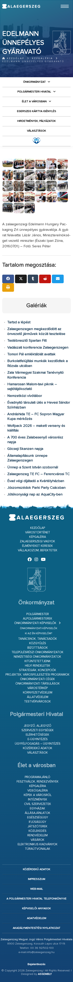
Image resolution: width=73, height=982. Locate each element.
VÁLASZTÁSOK (36, 130)
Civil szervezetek (37, 804)
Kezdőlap (14, 58)
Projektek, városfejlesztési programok (37, 674)
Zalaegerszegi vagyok (37, 541)
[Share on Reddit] (45, 279)
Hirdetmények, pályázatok (36, 121)
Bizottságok (37, 647)
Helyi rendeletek (37, 665)
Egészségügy (37, 817)
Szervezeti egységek (37, 730)
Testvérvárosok (37, 701)
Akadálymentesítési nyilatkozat (36, 928)
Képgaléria (42, 58)
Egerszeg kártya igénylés (36, 111)
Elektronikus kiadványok (38, 844)
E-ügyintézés (38, 739)
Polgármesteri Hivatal (34, 91)
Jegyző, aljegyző (37, 725)
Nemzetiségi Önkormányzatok (37, 656)
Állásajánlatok (37, 813)
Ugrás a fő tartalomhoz (60, 2)
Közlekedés (37, 830)
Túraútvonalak (37, 848)
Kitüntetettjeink (38, 661)
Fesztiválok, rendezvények (38, 781)
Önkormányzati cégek (37, 679)
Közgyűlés (37, 643)
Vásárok (37, 839)
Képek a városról (38, 795)
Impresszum (36, 879)
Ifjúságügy (37, 821)
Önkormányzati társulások (37, 683)
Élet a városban (34, 101)
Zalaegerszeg (21, 6)
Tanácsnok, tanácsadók (37, 638)
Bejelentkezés (36, 964)
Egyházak (37, 808)
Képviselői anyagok (36, 908)
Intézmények (37, 799)
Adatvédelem (36, 918)
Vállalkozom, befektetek (37, 550)
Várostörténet (37, 532)
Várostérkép (37, 688)
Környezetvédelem (37, 692)
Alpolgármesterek (37, 618)
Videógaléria (37, 790)
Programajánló (37, 777)
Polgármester (37, 614)
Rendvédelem (37, 835)
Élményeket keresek (37, 545)
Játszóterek (37, 826)
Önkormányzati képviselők (35, 623)
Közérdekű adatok (37, 748)
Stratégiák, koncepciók (37, 670)
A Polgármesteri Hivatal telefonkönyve (36, 898)
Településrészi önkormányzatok (37, 652)
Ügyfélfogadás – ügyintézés (37, 743)
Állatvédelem (37, 697)
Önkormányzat (34, 81)
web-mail (36, 888)
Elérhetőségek (37, 734)
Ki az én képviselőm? (38, 633)
